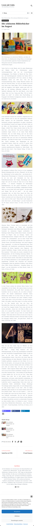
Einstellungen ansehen (17, 520)
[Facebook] (17, 487)
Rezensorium (7, 18)
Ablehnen (17, 516)
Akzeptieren (17, 511)
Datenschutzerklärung (18, 524)
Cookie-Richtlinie (9, 524)
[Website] (15, 487)
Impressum (25, 524)
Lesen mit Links (8, 5)
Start (3, 18)
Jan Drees (17, 466)
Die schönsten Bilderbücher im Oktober (10, 430)
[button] (31, 496)
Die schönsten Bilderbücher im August (10, 424)
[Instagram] (18, 487)
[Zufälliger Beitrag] (31, 13)
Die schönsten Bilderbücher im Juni (10, 436)
